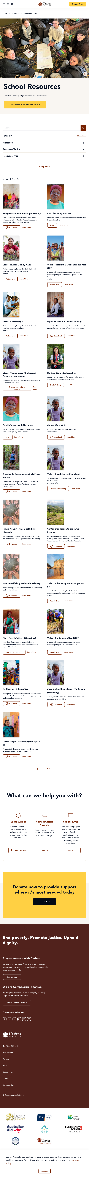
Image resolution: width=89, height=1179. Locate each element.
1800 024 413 (12, 1046)
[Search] (83, 128)
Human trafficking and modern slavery (21, 584)
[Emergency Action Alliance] (73, 1129)
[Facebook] (4, 1019)
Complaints (8, 1072)
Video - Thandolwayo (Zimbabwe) (63, 474)
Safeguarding (8, 1085)
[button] (85, 74)
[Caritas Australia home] (44, 4)
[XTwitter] (9, 1019)
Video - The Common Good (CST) (63, 638)
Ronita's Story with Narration (61, 373)
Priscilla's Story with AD (59, 214)
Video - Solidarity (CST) (14, 322)
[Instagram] (14, 1019)
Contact (6, 1079)
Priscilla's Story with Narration (18, 425)
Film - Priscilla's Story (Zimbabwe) (19, 638)
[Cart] (12, 4)
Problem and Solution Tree (15, 689)
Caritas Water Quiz (56, 425)
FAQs (5, 1066)
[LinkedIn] (19, 1019)
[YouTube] (24, 1019)
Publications (8, 1053)
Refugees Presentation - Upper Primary (22, 214)
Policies (6, 1059)
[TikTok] (29, 1019)
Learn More (26, 227)
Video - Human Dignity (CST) (17, 265)
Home (5, 13)
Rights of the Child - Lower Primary (64, 322)
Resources (15, 13)
